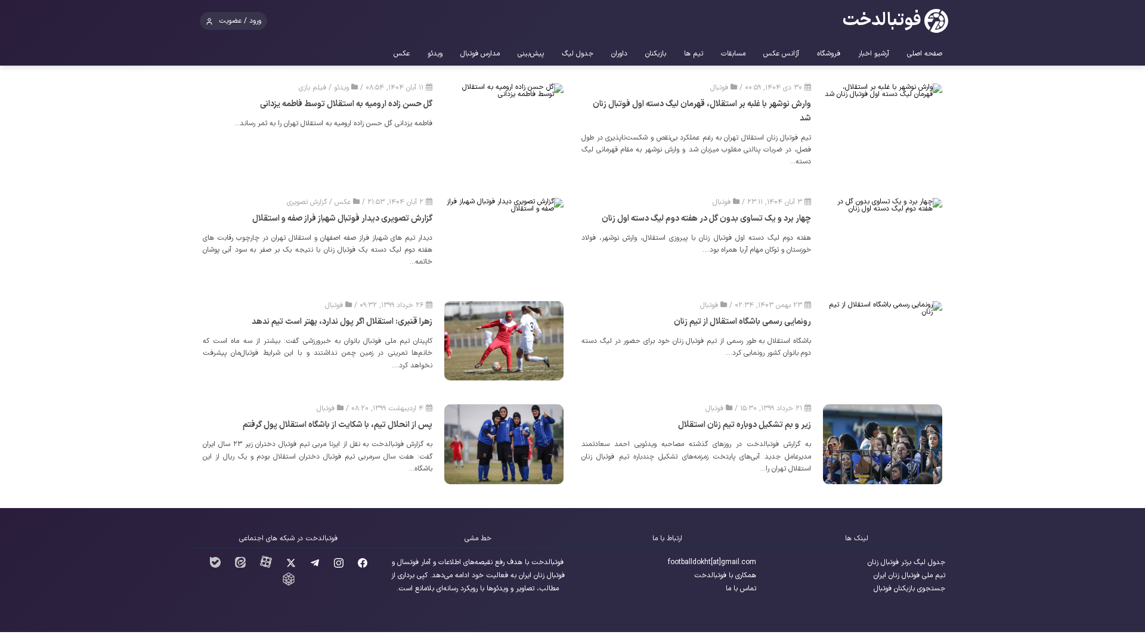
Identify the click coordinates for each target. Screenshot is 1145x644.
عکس (402, 53)
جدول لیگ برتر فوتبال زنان (906, 562)
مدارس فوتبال (480, 53)
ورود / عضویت (240, 21)
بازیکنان (655, 53)
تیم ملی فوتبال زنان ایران (909, 575)
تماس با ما (741, 588)
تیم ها (693, 53)
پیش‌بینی (531, 53)
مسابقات (733, 53)
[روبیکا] (288, 583)
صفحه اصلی (924, 53)
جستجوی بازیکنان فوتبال (909, 588)
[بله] (215, 566)
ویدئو (435, 53)
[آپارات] (266, 566)
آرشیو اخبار (873, 53)
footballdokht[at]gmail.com (712, 562)
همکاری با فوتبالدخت (725, 575)
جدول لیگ (577, 53)
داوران (619, 53)
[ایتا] (240, 566)
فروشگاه (828, 53)
